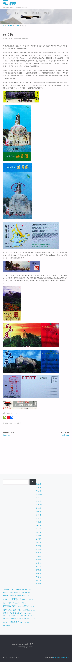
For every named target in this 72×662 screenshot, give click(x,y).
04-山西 (38, 491)
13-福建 (18, 38)
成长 (16, 610)
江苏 (6, 613)
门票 (14, 423)
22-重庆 (38, 553)
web (6, 596)
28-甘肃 (38, 573)
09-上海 (38, 508)
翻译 (15, 618)
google (12, 589)
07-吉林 (38, 501)
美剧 (11, 618)
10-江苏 (38, 512)
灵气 (12, 616)
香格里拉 (6, 626)
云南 (25, 595)
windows (12, 595)
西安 (26, 618)
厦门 (6, 423)
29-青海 (38, 577)
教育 (22, 610)
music (5, 592)
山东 (19, 606)
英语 (21, 618)
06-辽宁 (38, 498)
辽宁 (32, 618)
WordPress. (65, 657)
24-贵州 (38, 560)
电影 (23, 616)
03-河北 (38, 487)
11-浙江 (38, 515)
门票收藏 (25, 38)
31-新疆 (38, 584)
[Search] (33, 482)
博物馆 (25, 599)
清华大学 (6, 616)
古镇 (5, 603)
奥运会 (25, 603)
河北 (13, 613)
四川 (11, 603)
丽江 (19, 595)
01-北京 (38, 481)
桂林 (33, 610)
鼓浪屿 (19, 423)
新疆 (27, 610)
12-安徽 (38, 518)
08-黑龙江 (39, 505)
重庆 (5, 622)
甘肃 (18, 616)
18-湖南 (38, 539)
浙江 (25, 613)
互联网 (6, 600)
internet (20, 590)
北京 (16, 599)
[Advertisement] (36, 451)
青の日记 (9, 4)
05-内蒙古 (39, 494)
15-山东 (38, 529)
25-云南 (38, 563)
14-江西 (38, 525)
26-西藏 (38, 567)
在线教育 (18, 603)
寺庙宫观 (9, 606)
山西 (25, 606)
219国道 (6, 589)
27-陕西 (38, 570)
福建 (10, 423)
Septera (56, 657)
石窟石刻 (31, 616)
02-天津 (38, 484)
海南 (29, 613)
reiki (17, 592)
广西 (32, 606)
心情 (7, 609)
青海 (29, 622)
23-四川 (38, 556)
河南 (19, 613)
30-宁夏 (38, 580)
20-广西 (38, 546)
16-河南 (38, 532)
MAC (28, 590)
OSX (12, 592)
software (25, 592)
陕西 (23, 622)
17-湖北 (38, 536)
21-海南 (38, 549)
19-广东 (38, 542)
